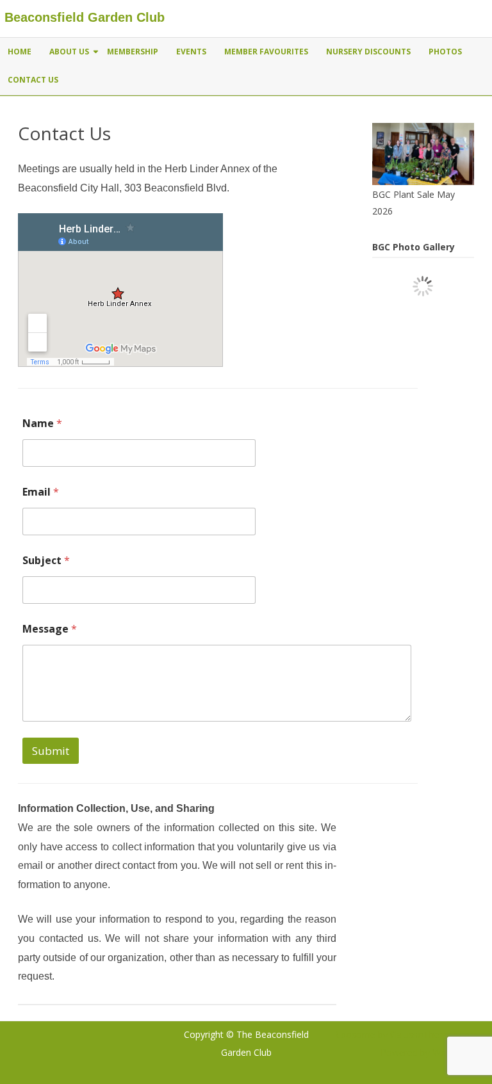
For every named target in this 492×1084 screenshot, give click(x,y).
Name (42, 423)
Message (49, 629)
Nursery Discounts (368, 51)
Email (40, 492)
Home (19, 51)
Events (191, 51)
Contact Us (33, 79)
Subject (46, 560)
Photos (445, 51)
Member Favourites (266, 51)
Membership (132, 51)
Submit (50, 750)
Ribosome (354, 1034)
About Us (69, 51)
